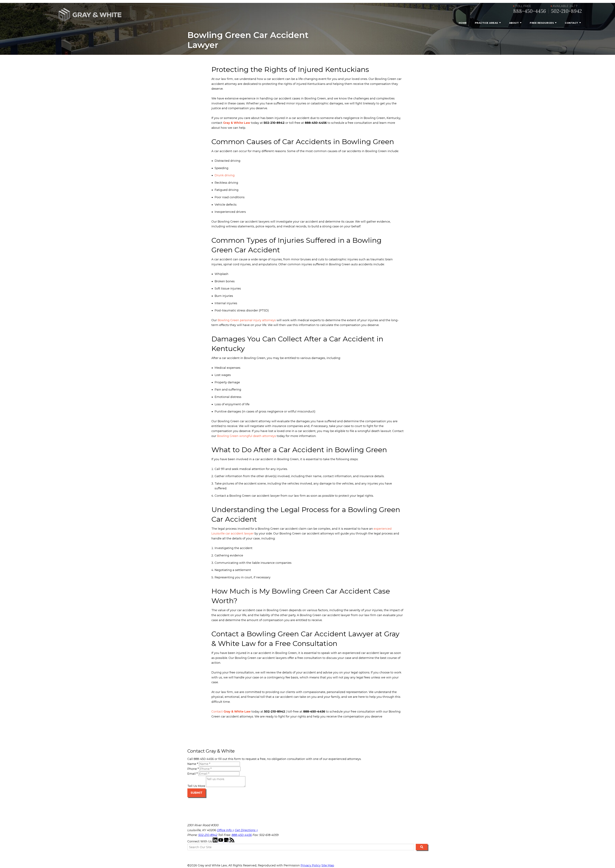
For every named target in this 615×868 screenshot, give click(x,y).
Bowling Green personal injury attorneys (247, 320)
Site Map (327, 865)
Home (463, 22)
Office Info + (225, 830)
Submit (196, 793)
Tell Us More (196, 786)
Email (192, 773)
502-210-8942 (566, 11)
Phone (193, 769)
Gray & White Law (236, 123)
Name (192, 764)
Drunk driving (225, 175)
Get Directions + (246, 830)
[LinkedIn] (215, 841)
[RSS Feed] (232, 841)
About (514, 22)
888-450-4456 (529, 11)
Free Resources (542, 22)
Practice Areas (486, 22)
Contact (571, 22)
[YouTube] (221, 841)
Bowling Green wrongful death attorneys (246, 436)
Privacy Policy (311, 865)
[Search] (422, 847)
